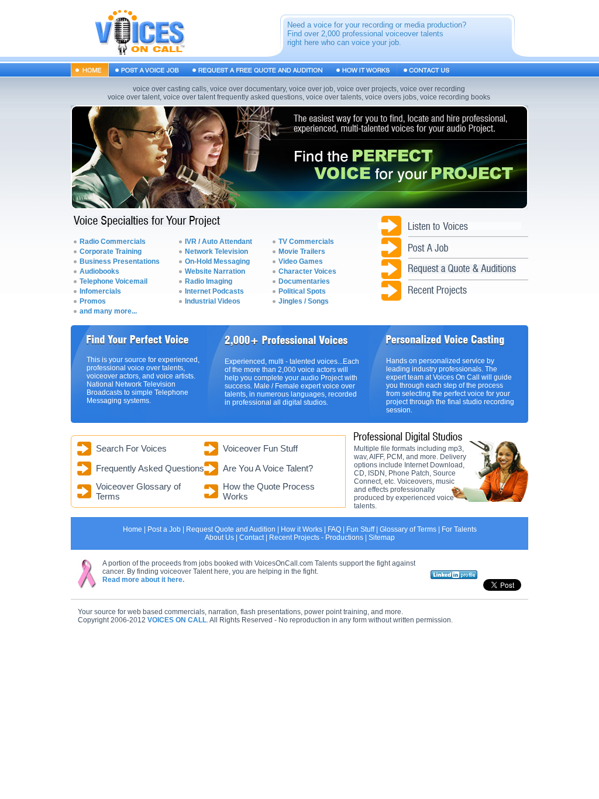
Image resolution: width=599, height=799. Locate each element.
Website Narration (215, 271)
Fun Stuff (360, 529)
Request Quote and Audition (231, 529)
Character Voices (307, 271)
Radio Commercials (113, 241)
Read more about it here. (143, 580)
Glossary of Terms (408, 529)
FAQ (334, 529)
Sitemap (382, 537)
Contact (251, 537)
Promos (93, 301)
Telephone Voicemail (113, 281)
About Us (219, 537)
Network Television (216, 251)
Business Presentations (120, 261)
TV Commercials (306, 241)
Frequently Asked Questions (150, 468)
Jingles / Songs (303, 301)
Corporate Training (111, 251)
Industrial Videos (212, 301)
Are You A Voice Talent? (268, 468)
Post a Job (164, 529)
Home (132, 529)
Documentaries (304, 281)
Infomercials (100, 291)
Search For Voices (131, 448)
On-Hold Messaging (217, 261)
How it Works (301, 529)
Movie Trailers (301, 251)
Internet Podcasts (214, 291)
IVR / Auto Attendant (218, 241)
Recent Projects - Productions (316, 537)
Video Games (300, 261)
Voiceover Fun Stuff (260, 448)
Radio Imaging (208, 281)
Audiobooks (99, 271)
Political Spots (302, 291)
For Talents (459, 529)
